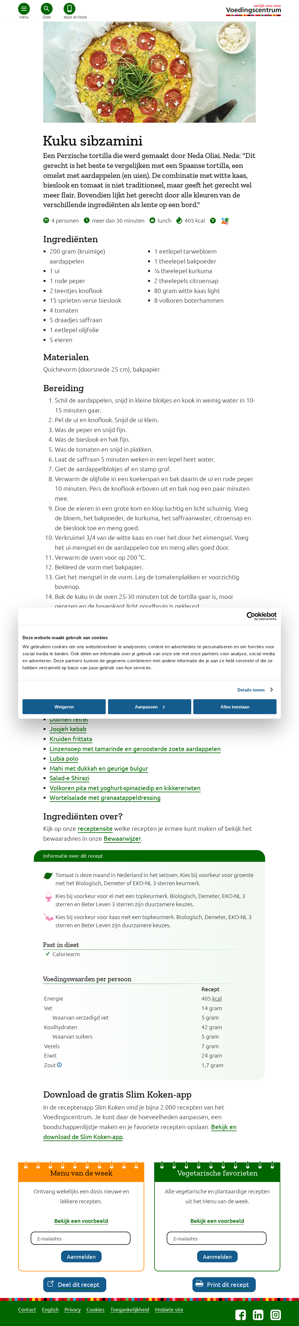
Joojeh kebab (68, 728)
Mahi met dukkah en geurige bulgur (99, 768)
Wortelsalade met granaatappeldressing (105, 797)
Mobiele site (169, 1309)
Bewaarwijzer (122, 838)
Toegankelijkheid (129, 1309)
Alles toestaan (234, 706)
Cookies (95, 1309)
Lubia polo (64, 758)
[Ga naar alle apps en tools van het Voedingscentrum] (69, 9)
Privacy (73, 1309)
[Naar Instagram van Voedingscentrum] (275, 1315)
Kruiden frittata (71, 738)
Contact (27, 1309)
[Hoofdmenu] (24, 9)
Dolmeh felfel (69, 719)
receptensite (95, 828)
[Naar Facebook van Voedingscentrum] (240, 1315)
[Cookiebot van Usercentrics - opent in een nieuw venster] (251, 616)
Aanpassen (146, 706)
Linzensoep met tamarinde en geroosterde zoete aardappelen (135, 748)
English (50, 1309)
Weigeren (64, 706)
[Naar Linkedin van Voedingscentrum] (258, 1315)
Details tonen (251, 689)
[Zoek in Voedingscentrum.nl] (47, 9)
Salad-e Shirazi (69, 777)
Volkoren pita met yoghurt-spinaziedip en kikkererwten (125, 787)
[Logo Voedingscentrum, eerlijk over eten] (253, 10)
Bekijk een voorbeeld (81, 1220)
